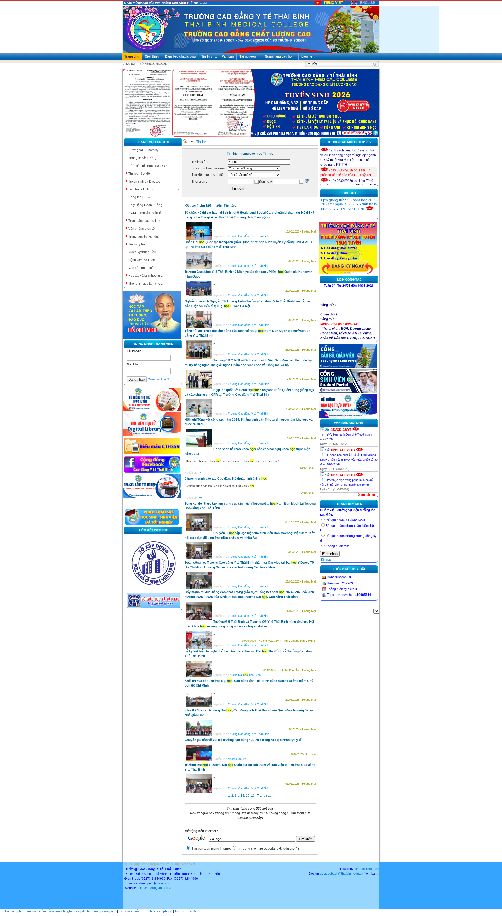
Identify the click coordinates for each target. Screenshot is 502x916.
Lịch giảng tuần (130, 911)
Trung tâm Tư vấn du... (144, 236)
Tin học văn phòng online (18, 911)
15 (247, 796)
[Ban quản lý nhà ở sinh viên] (153, 589)
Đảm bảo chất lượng (180, 56)
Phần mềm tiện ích (51, 911)
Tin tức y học (137, 244)
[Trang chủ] (185, 142)
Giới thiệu (152, 56)
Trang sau (264, 796)
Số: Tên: (346, 434)
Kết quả (326, 559)
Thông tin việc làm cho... (145, 283)
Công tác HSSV (139, 197)
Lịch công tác (349, 279)
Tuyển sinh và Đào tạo (144, 181)
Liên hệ (306, 56)
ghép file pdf (76, 911)
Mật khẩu (133, 364)
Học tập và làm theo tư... (145, 276)
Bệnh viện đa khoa (141, 260)
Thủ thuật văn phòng (157, 911)
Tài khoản (134, 351)
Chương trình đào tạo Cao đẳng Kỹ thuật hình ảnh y (226, 478)
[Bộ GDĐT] (153, 608)
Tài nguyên (247, 56)
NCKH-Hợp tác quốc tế (144, 213)
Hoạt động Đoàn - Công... (146, 205)
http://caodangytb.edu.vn (155, 888)
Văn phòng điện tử (141, 228)
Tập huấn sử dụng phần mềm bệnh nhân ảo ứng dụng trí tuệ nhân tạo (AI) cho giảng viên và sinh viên (347, 206)
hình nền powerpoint (101, 911)
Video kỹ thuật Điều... (143, 252)
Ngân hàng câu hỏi (278, 56)
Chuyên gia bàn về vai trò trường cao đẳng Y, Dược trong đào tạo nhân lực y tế (243, 740)
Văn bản (228, 56)
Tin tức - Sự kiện (140, 174)
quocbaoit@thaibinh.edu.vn (343, 873)
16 (253, 796)
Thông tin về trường (142, 158)
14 (242, 796)
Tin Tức (207, 56)
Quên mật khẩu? (158, 379)
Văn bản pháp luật (141, 268)
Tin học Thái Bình (366, 869)
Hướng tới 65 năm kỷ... (144, 150)
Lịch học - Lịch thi (140, 189)
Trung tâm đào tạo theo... (146, 221)
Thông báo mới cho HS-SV (349, 142)
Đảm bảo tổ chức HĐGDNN (148, 166)
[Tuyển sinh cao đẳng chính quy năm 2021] (348, 273)
